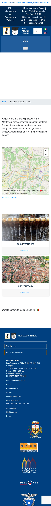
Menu (25, 41)
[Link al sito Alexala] (25, 447)
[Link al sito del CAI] (25, 500)
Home (4, 102)
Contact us (11, 346)
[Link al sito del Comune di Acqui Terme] (31, 430)
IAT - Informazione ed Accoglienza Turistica (10, 14)
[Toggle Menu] (25, 48)
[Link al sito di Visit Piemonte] (25, 482)
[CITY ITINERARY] (25, 269)
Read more (24, 251)
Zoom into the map (9, 197)
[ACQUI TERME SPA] (25, 227)
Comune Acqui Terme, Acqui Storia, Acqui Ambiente (24, 3)
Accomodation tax (14, 352)
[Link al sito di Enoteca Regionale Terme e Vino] (25, 465)
